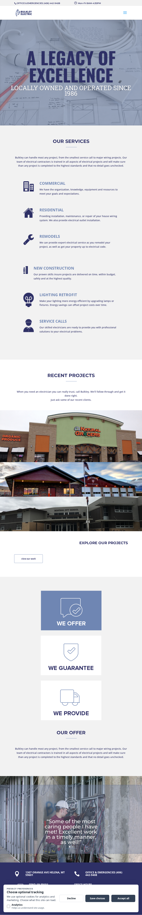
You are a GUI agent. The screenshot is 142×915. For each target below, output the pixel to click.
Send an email (39, 884)
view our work (28, 558)
